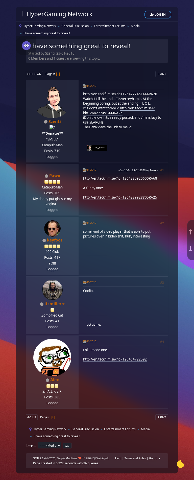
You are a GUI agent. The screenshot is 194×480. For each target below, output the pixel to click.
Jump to (31, 445)
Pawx (54, 175)
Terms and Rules (135, 458)
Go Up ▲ (155, 458)
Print (162, 74)
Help (118, 458)
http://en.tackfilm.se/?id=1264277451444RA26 (120, 94)
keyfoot (54, 240)
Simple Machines (67, 458)
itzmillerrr (54, 303)
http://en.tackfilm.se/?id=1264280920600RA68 (120, 178)
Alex (54, 379)
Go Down (34, 74)
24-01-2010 (89, 282)
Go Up (31, 417)
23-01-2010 (89, 86)
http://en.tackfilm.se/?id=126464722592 (115, 359)
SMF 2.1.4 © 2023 (44, 458)
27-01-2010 (89, 341)
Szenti (54, 121)
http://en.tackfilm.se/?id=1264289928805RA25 (120, 197)
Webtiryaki (102, 458)
